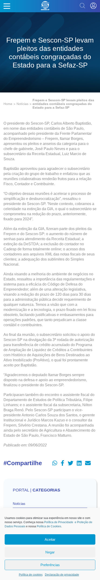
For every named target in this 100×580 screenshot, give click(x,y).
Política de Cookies (49, 526)
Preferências (50, 565)
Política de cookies (31, 574)
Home (7, 104)
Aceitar (50, 539)
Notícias (22, 104)
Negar (50, 552)
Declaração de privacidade (62, 574)
